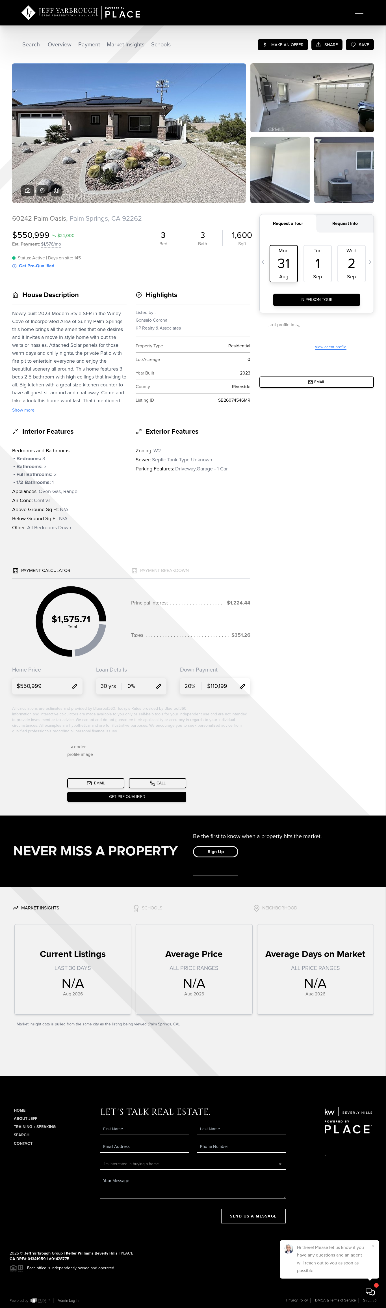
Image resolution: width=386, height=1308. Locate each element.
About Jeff (25, 1118)
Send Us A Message (253, 1216)
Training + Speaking (35, 1126)
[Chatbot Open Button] (370, 1292)
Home (19, 1110)
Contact (23, 1143)
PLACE (127, 1253)
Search (21, 1135)
